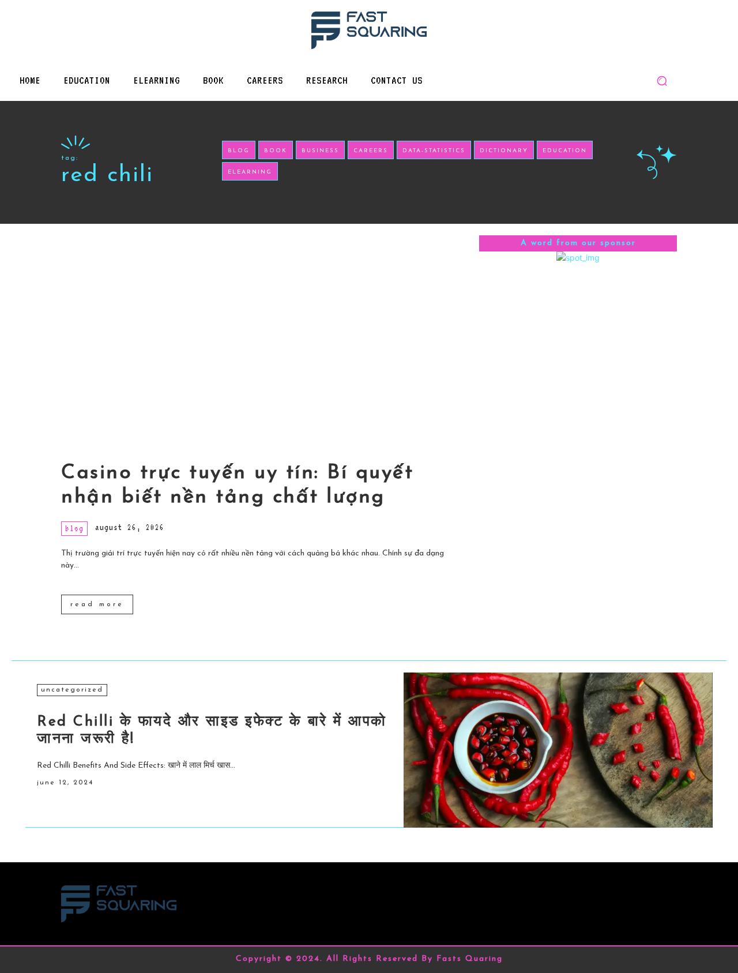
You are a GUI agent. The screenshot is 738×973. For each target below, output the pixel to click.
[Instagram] (641, 898)
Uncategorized (72, 689)
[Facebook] (615, 898)
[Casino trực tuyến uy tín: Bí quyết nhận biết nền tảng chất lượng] (264, 337)
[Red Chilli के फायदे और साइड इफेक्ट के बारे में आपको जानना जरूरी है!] (558, 750)
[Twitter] (667, 898)
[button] (662, 80)
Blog (74, 528)
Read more (97, 604)
